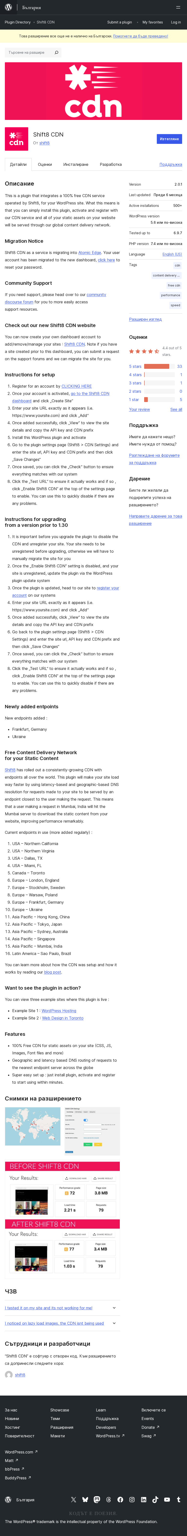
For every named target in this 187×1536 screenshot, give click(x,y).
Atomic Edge (89, 252)
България (25, 1499)
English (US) (172, 254)
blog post (52, 972)
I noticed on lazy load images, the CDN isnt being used (54, 1323)
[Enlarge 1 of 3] (54, 1113)
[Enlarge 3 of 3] (113, 1166)
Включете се (153, 1410)
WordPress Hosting (59, 1010)
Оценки (45, 164)
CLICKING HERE (77, 386)
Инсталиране (75, 164)
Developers (106, 1427)
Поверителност (20, 1435)
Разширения (61, 1427)
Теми (55, 1418)
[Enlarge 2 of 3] (113, 1113)
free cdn (174, 285)
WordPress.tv (110, 1435)
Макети (57, 1435)
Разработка (111, 164)
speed (175, 305)
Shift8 (10, 769)
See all (176, 409)
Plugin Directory (18, 22)
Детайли (18, 164)
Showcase (59, 1410)
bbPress (15, 1469)
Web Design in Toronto (63, 1018)
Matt (12, 1460)
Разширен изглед (145, 319)
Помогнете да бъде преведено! (140, 36)
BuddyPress (18, 1477)
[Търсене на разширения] (56, 52)
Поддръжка (170, 164)
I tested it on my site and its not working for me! (48, 1308)
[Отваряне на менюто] (179, 7)
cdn (177, 265)
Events (147, 1418)
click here (106, 259)
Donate (150, 1427)
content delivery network (167, 275)
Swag (148, 1435)
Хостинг (12, 1427)
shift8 (44, 142)
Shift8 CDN (74, 344)
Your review (139, 409)
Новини (12, 1418)
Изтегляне (169, 139)
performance (170, 295)
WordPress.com (21, 1452)
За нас (11, 1410)
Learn (101, 1410)
